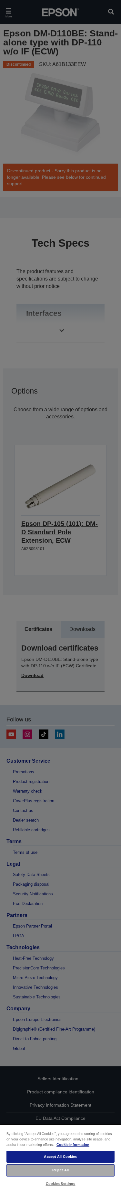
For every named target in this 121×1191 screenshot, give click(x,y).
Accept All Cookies (60, 1156)
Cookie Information (72, 1145)
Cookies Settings (61, 1184)
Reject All (60, 1170)
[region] (60, 1157)
